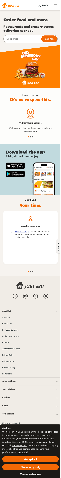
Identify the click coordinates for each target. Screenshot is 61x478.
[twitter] (35, 298)
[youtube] (46, 298)
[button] (11, 5)
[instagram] (25, 298)
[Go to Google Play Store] (15, 174)
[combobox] (22, 39)
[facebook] (15, 298)
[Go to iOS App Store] (15, 166)
